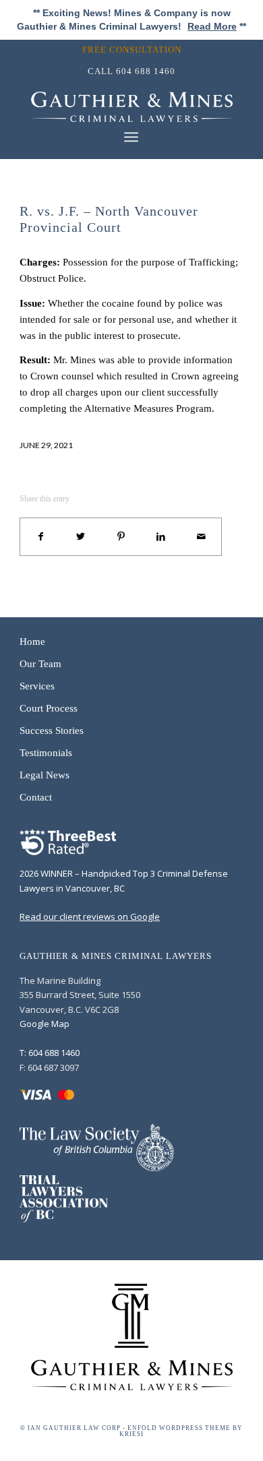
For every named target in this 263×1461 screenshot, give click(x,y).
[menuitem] (135, 49)
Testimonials (46, 752)
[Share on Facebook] (40, 536)
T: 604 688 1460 (50, 1053)
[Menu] (131, 137)
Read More (212, 26)
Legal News (44, 775)
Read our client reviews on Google (90, 916)
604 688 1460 (145, 71)
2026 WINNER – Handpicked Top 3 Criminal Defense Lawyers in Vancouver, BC (124, 880)
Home (32, 641)
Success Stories (52, 730)
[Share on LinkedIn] (161, 536)
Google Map (44, 1024)
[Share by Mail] (201, 536)
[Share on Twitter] (81, 536)
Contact (36, 797)
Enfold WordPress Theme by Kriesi (181, 1431)
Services (37, 686)
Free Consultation (131, 49)
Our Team (40, 663)
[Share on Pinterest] (120, 536)
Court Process (49, 708)
